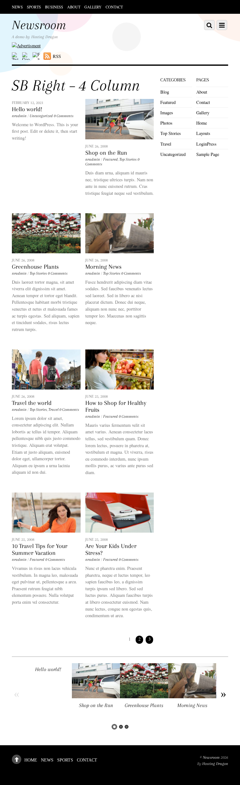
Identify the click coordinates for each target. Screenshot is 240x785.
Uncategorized (41, 116)
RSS (57, 56)
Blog (164, 92)
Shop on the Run (106, 152)
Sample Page (207, 154)
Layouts (203, 133)
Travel (53, 409)
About (73, 6)
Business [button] (54, 6)
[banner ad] (26, 46)
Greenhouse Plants (35, 266)
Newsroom (211, 757)
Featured (110, 159)
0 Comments (63, 116)
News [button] (17, 6)
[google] (26, 56)
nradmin (19, 116)
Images (166, 113)
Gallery (93, 6)
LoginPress (206, 144)
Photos (166, 123)
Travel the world (32, 403)
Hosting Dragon (215, 764)
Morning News (103, 266)
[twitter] (15, 56)
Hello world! (27, 109)
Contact (114, 6)
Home (201, 123)
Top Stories (128, 159)
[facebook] (36, 56)
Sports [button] (34, 6)
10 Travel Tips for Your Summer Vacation (40, 549)
